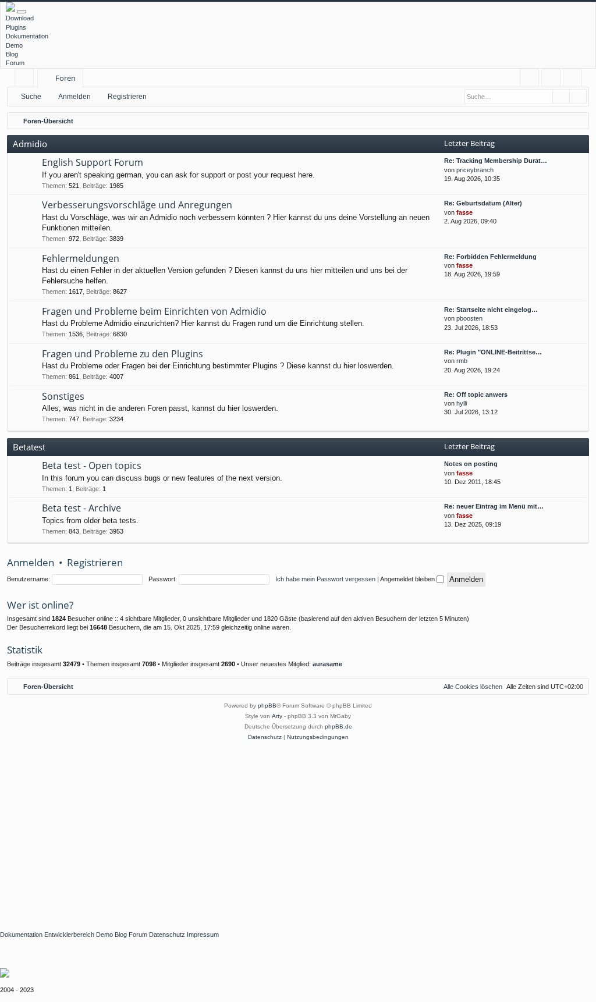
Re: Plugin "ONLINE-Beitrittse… (493, 352)
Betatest (29, 447)
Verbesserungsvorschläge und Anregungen (137, 204)
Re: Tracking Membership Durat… (495, 160)
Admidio (30, 144)
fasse (464, 212)
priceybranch (475, 169)
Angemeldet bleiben (408, 578)
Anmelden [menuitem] (553, 80)
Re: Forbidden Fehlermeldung (490, 256)
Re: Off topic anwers (476, 394)
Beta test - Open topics (91, 465)
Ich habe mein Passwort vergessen (325, 578)
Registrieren (127, 97)
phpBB (267, 705)
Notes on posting (471, 463)
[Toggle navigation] (21, 11)
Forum (15, 62)
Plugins (16, 27)
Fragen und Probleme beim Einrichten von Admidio (154, 311)
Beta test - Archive (81, 508)
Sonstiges (63, 396)
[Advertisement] (298, 829)
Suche (31, 97)
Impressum (203, 934)
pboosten (469, 318)
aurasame (327, 663)
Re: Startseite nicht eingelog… (491, 309)
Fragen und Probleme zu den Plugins (122, 353)
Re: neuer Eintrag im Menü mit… (494, 506)
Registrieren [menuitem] (574, 80)
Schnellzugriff (26, 80)
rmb (461, 360)
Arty (277, 716)
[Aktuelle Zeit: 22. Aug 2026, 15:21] (577, 121)
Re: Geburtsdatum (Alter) (483, 203)
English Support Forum (92, 162)
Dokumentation (27, 36)
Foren (65, 78)
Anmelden (74, 97)
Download (20, 18)
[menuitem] (529, 78)
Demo (14, 45)
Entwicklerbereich (69, 934)
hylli (461, 403)
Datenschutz (167, 934)
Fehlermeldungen (80, 258)
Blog (12, 54)
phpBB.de (338, 726)
